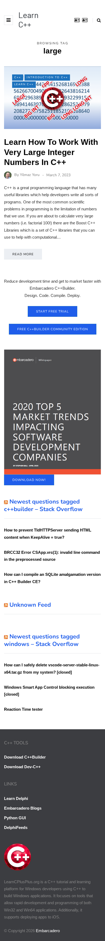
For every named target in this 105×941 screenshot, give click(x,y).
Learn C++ (28, 19)
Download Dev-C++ (22, 766)
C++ (17, 77)
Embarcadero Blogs (22, 808)
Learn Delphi (16, 798)
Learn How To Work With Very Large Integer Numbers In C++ (51, 152)
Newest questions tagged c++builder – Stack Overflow (43, 505)
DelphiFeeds (15, 827)
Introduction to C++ (47, 77)
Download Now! (29, 480)
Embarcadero (48, 930)
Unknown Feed (30, 605)
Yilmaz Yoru (30, 175)
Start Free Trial (52, 311)
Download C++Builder (25, 757)
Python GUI (15, 818)
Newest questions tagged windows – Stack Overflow (42, 640)
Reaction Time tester (23, 709)
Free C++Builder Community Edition (52, 329)
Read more (23, 254)
